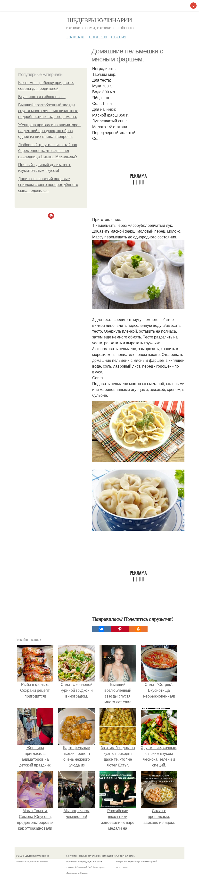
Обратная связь (125, 855)
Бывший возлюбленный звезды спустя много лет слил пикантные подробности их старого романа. (48, 111)
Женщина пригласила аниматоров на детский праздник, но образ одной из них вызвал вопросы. (49, 131)
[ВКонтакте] (101, 629)
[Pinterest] (120, 629)
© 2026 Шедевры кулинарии (32, 855)
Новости (98, 36)
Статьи (118, 36)
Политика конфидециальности (84, 861)
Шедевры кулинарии (99, 20)
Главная (75, 36)
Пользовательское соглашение (97, 855)
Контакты (71, 855)
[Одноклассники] (138, 629)
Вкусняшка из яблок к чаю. (42, 97)
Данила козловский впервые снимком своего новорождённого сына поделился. (48, 185)
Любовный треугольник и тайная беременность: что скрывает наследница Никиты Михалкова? (47, 151)
